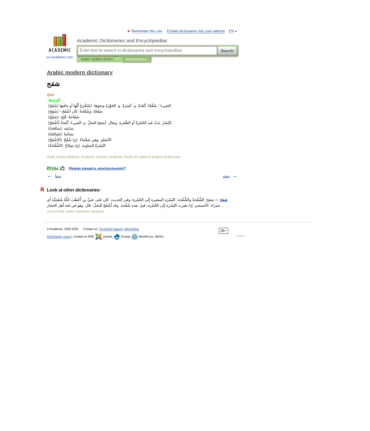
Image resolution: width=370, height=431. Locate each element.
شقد (226, 176)
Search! (227, 51)
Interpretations (136, 59)
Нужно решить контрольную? (97, 168)
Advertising (131, 229)
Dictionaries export (59, 236)
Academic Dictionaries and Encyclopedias (122, 40)
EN (231, 31)
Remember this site (147, 31)
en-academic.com (60, 57)
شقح (224, 199)
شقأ (58, 176)
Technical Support (111, 229)
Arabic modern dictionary (99, 59)
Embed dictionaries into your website (196, 31)
